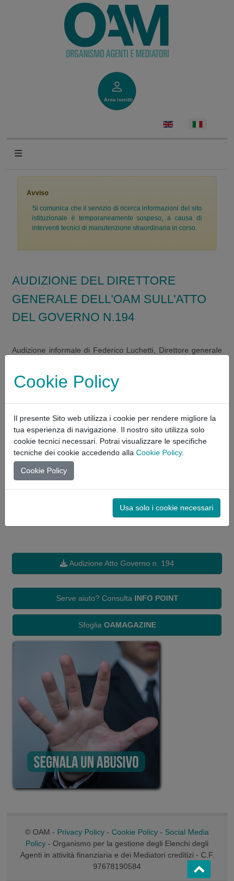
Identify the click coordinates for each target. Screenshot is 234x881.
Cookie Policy (159, 452)
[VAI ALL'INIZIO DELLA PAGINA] (199, 869)
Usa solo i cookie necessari (166, 507)
